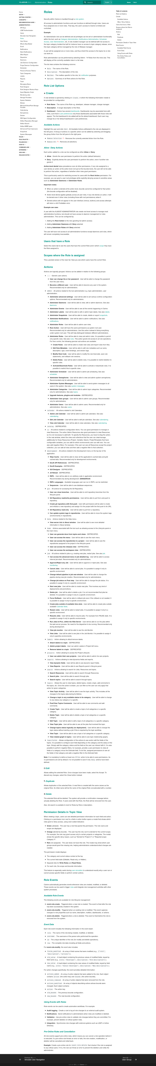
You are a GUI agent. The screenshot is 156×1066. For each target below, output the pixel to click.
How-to (22, 144)
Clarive (82, 1064)
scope (102, 246)
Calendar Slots (62, 606)
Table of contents (121, 11)
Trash (22, 81)
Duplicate (120, 37)
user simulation (77, 870)
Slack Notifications (26, 52)
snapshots (103, 315)
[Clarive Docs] (25, 2)
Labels (22, 76)
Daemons (23, 60)
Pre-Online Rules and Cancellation (124, 57)
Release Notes (24, 155)
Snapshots (23, 131)
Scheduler (23, 68)
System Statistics (25, 100)
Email (22, 46)
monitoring (53, 565)
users (70, 407)
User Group (24, 41)
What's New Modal (26, 44)
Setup (21, 14)
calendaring (54, 416)
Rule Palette (24, 139)
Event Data (120, 50)
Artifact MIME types (26, 126)
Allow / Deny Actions (123, 22)
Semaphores (24, 113)
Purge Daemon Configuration (29, 65)
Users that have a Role (123, 24)
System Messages (26, 134)
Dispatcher (23, 57)
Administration (24, 25)
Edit (118, 34)
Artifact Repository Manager (29, 121)
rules (72, 339)
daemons (53, 305)
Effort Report (24, 54)
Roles (22, 38)
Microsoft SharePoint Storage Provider (29, 106)
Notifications (24, 49)
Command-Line (24, 147)
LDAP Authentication (26, 30)
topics (75, 392)
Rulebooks (23, 142)
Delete (119, 40)
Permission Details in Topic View (126, 42)
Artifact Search (24, 123)
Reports (22, 79)
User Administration (57, 42)
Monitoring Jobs (25, 95)
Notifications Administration (89, 39)
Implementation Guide (27, 22)
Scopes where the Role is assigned (124, 28)
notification (85, 75)
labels (107, 312)
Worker (22, 103)
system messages (78, 386)
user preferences (66, 113)
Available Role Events (124, 48)
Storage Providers (26, 97)
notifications (54, 321)
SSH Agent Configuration (28, 118)
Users (22, 33)
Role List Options (121, 14)
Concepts (22, 20)
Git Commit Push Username (29, 129)
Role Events (120, 45)
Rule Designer (24, 87)
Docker (22, 115)
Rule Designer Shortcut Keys (29, 89)
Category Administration (69, 39)
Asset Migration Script (27, 92)
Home (21, 12)
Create (118, 16)
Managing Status (25, 84)
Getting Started (25, 17)
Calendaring (24, 110)
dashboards (75, 111)
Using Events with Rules (124, 53)
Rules (21, 137)
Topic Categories (25, 73)
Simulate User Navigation (28, 36)
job (104, 553)
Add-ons (22, 152)
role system (79, 19)
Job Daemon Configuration (28, 62)
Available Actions (122, 19)
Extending (23, 150)
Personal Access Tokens (28, 70)
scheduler (53, 374)
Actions (118, 32)
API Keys (23, 28)
